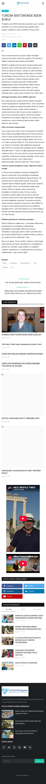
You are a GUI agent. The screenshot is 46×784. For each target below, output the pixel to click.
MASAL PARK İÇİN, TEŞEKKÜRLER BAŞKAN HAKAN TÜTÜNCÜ (29, 712)
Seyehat (5, 267)
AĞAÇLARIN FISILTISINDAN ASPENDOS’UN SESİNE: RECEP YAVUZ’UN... (26, 652)
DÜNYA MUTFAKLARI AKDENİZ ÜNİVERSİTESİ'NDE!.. (23, 354)
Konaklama (13, 263)
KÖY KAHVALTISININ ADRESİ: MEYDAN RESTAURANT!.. (28, 722)
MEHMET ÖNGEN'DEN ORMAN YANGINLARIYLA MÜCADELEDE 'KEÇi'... (29, 628)
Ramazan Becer (25, 263)
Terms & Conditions (22, 775)
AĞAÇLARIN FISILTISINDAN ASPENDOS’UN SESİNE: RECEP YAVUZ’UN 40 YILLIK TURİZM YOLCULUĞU (23, 292)
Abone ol (39, 761)
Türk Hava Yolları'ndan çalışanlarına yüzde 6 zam (22, 344)
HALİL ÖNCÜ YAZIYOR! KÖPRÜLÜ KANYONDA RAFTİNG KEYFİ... (26, 732)
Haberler (5, 11)
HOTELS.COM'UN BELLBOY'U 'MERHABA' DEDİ (20, 418)
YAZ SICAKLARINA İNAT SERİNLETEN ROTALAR (23, 283)
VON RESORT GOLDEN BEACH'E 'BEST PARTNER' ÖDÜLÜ (21, 472)
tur (12, 267)
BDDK (4, 263)
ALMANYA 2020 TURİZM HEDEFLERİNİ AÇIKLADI (21, 335)
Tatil (35, 263)
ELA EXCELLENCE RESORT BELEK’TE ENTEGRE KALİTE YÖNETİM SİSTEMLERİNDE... (28, 640)
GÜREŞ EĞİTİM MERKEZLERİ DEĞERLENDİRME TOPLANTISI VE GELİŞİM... (21, 364)
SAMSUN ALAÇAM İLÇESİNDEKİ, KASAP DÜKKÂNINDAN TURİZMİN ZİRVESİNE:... (29, 617)
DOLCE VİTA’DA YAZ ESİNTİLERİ (26, 663)
